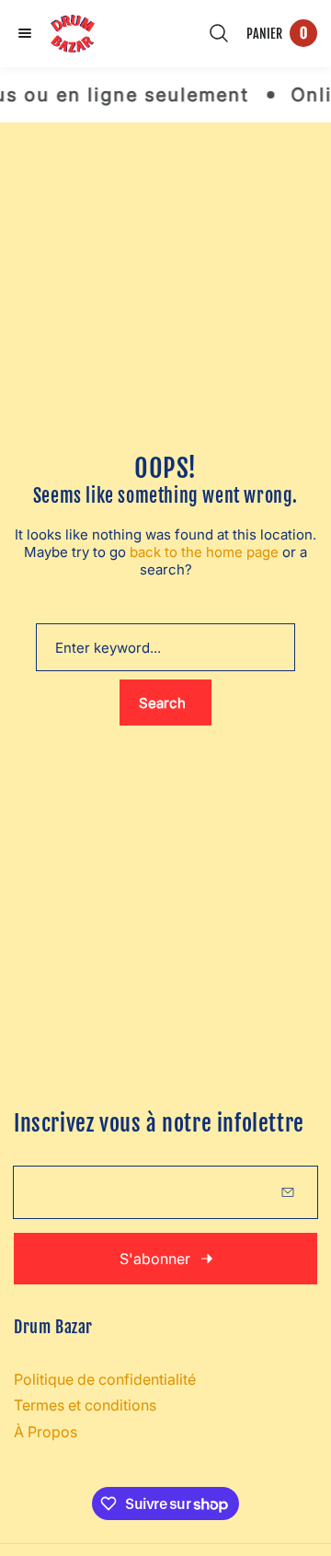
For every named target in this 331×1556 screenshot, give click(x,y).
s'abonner (155, 1258)
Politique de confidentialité (105, 1379)
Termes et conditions (85, 1405)
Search (162, 703)
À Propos (45, 1431)
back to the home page (204, 552)
